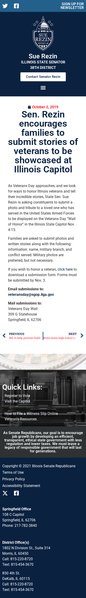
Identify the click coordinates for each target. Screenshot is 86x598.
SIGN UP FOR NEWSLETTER (72, 6)
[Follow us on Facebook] (18, 6)
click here (65, 269)
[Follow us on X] (6, 6)
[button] (43, 88)
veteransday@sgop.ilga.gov (31, 294)
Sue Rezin (43, 56)
